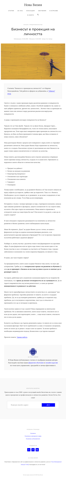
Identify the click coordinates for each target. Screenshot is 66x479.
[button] (38, 15)
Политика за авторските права (33, 436)
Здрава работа (22, 337)
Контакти (33, 433)
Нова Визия (33, 5)
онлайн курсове (51, 363)
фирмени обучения (36, 363)
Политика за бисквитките (33, 439)
